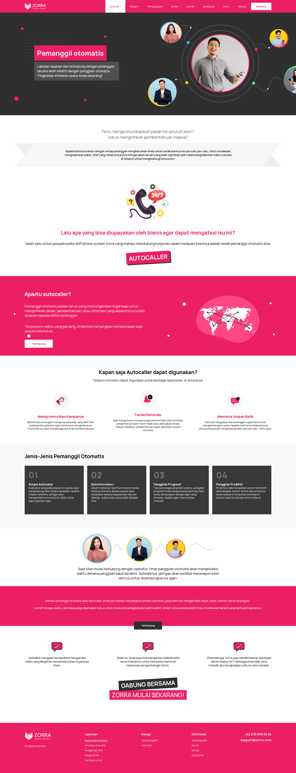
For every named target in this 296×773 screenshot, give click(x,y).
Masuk (242, 6)
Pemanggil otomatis (96, 740)
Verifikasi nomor (94, 760)
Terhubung (38, 343)
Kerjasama (209, 6)
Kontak (190, 6)
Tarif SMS (146, 745)
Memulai (261, 6)
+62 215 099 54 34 (258, 734)
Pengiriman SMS (94, 750)
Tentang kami (155, 6)
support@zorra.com (256, 740)
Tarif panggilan (149, 740)
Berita (174, 6)
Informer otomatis (95, 745)
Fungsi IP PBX (92, 755)
